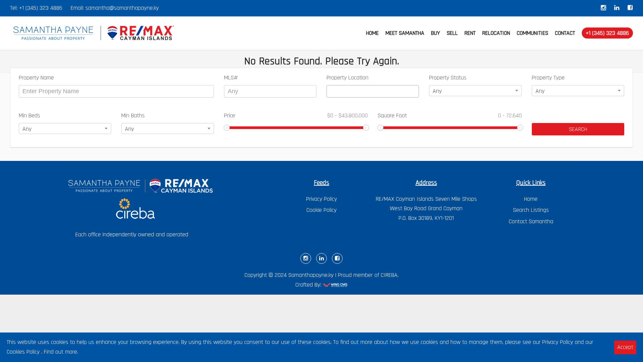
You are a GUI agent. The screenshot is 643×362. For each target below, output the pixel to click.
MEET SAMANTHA (404, 33)
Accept (625, 347)
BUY (435, 33)
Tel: (14, 8)
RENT (470, 33)
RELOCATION (496, 33)
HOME (372, 33)
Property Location (347, 77)
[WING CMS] (335, 286)
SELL (452, 33)
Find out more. (61, 352)
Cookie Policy (321, 210)
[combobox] (373, 91)
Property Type (548, 77)
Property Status (448, 77)
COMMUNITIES (532, 33)
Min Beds (29, 115)
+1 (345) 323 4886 (40, 8)
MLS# (231, 77)
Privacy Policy (321, 199)
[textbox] (331, 91)
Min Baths (133, 115)
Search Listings (531, 210)
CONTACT (565, 33)
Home (531, 199)
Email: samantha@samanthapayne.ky (115, 8)
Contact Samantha (531, 221)
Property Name (36, 77)
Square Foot (450, 115)
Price (296, 115)
